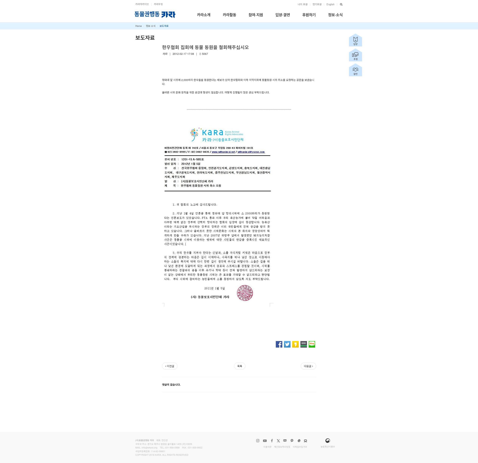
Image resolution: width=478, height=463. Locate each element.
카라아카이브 (142, 4)
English (330, 4)
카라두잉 (158, 4)
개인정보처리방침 (282, 446)
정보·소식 (151, 26)
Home (138, 26)
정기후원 (317, 4)
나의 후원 (303, 4)
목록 (239, 366)
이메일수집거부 (300, 446)
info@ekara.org (149, 447)
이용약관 (267, 446)
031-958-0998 (172, 447)
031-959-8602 (195, 447)
